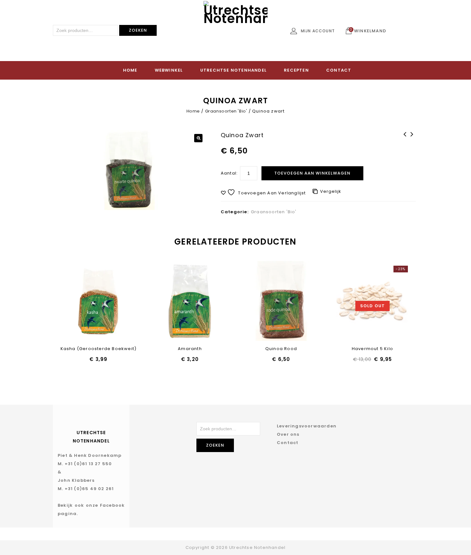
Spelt (405, 138)
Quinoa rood (412, 138)
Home (130, 70)
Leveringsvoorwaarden (306, 426)
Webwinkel (169, 70)
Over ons (288, 434)
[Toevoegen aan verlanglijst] (81, 301)
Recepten (296, 70)
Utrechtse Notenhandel (233, 70)
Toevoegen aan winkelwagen (312, 173)
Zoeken (138, 30)
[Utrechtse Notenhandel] (235, 33)
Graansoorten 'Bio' (226, 111)
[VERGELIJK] (115, 301)
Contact (338, 70)
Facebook (112, 505)
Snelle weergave (98, 301)
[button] (198, 138)
